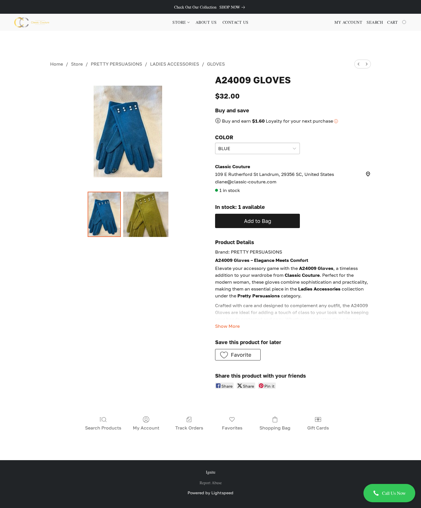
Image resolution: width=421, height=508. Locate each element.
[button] (389, 493)
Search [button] (375, 22)
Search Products (103, 428)
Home (56, 64)
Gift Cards (318, 428)
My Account (146, 428)
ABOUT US (206, 22)
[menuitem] (359, 64)
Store (77, 64)
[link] (233, 7)
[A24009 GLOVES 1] (145, 214)
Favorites (232, 428)
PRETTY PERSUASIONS (116, 64)
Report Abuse (211, 482)
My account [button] (348, 22)
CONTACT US (236, 22)
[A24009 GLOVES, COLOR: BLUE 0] (104, 214)
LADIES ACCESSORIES (174, 64)
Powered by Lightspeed (210, 492)
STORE (179, 22)
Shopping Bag (274, 428)
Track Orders (189, 428)
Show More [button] (227, 326)
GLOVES (216, 64)
